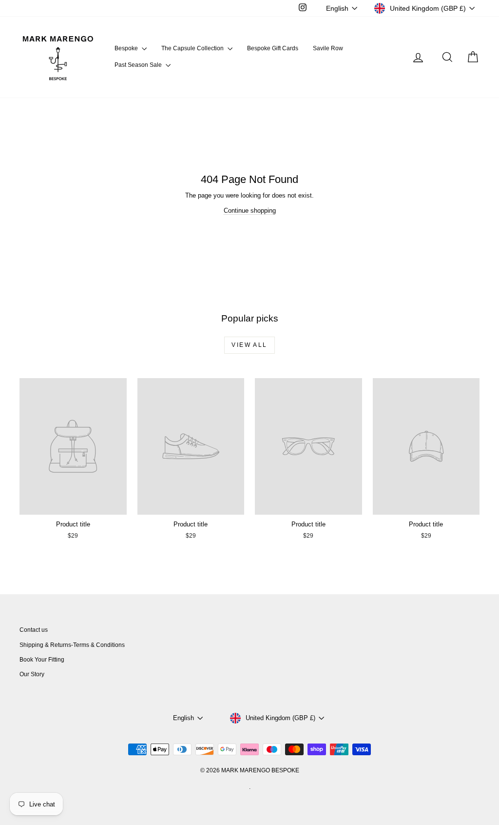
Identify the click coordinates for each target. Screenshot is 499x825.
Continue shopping (250, 210)
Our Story (31, 674)
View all (249, 345)
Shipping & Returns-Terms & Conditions (72, 645)
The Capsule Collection (193, 48)
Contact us (33, 629)
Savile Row (328, 48)
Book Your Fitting (41, 659)
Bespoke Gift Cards (272, 48)
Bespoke (127, 48)
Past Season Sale (139, 64)
